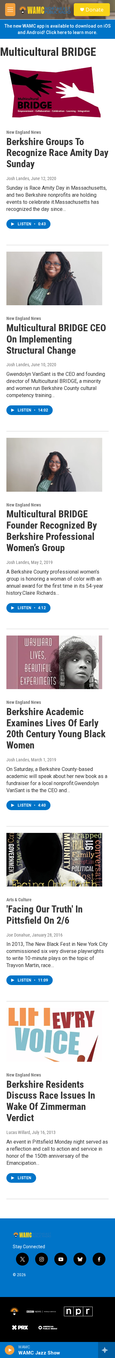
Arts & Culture (19, 899)
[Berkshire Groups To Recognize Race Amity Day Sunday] (54, 92)
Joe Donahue (18, 935)
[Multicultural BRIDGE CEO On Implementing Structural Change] (54, 278)
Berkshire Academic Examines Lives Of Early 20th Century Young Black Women (55, 728)
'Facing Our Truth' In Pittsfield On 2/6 (44, 915)
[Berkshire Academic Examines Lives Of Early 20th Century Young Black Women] (54, 662)
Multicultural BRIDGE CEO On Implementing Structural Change (56, 339)
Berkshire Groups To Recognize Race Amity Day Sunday (57, 153)
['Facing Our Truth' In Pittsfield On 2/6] (54, 860)
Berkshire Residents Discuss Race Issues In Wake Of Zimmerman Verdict (50, 1101)
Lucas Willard (18, 1132)
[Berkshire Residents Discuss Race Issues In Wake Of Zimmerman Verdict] (54, 1034)
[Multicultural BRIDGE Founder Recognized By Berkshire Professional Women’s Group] (54, 464)
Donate (94, 10)
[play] (10, 1350)
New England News (23, 132)
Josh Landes (17, 178)
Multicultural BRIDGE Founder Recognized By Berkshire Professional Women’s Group (51, 530)
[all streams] (106, 1350)
